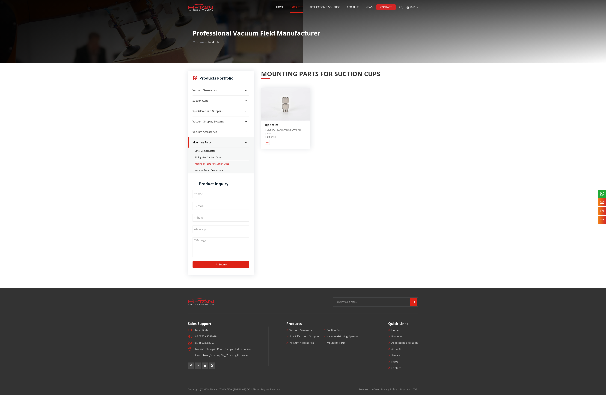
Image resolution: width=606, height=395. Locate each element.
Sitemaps (405, 389)
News (369, 7)
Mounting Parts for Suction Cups (212, 163)
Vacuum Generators (205, 90)
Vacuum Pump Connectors (209, 170)
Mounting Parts (202, 142)
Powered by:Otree (369, 389)
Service (395, 355)
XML (415, 389)
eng (412, 7)
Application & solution (325, 7)
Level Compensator (205, 150)
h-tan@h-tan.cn (204, 330)
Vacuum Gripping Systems (208, 121)
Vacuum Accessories (205, 132)
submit (221, 264)
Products (296, 7)
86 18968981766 (204, 343)
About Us (353, 7)
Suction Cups (200, 100)
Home (280, 7)
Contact (386, 7)
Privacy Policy (389, 389)
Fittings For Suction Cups (208, 157)
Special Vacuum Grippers (208, 111)
